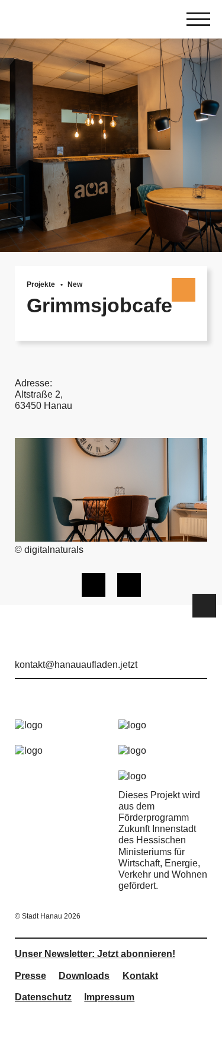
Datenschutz (43, 997)
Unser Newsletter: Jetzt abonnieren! (95, 954)
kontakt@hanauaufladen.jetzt (76, 665)
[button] (204, 606)
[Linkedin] (200, 648)
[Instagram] (181, 648)
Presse (30, 976)
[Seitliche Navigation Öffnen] (198, 21)
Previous (93, 585)
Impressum (109, 997)
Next (129, 585)
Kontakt (140, 976)
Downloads (84, 976)
